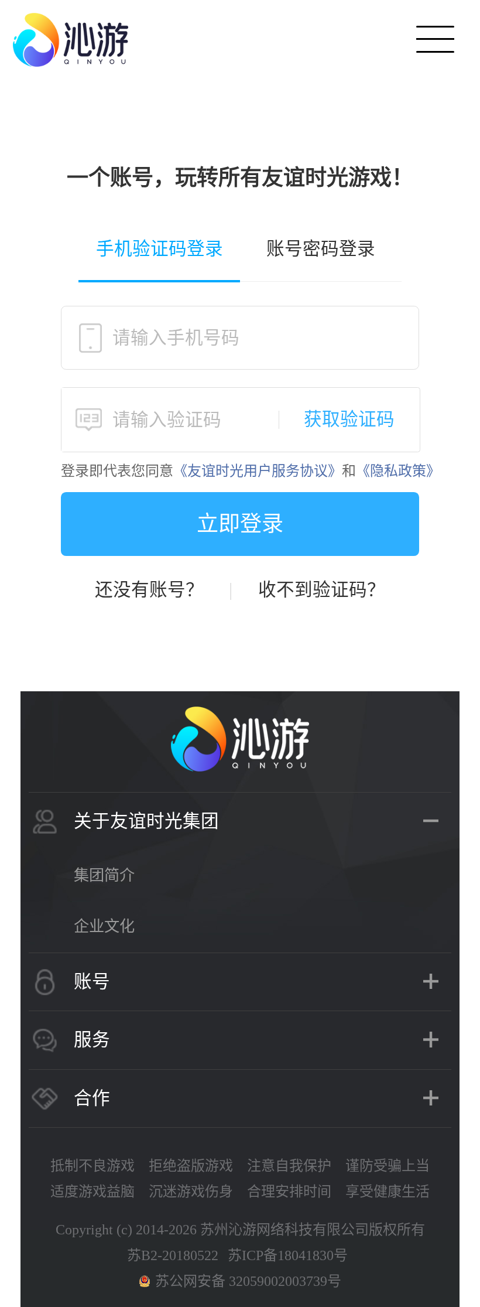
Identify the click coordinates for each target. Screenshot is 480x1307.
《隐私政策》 (398, 471)
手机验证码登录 (159, 249)
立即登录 (240, 524)
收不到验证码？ (321, 590)
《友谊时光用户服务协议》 (257, 471)
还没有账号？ (149, 590)
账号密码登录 (320, 249)
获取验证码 (349, 420)
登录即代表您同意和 (250, 471)
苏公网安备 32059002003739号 (248, 1281)
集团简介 (104, 875)
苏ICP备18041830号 (288, 1255)
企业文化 (104, 926)
